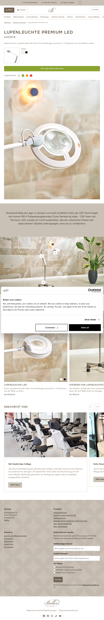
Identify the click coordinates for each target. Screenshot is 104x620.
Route (6, 520)
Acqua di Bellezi (94, 17)
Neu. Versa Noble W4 (63, 524)
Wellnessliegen (18, 17)
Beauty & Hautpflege (65, 567)
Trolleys (70, 17)
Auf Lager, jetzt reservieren (52, 69)
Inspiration (8, 544)
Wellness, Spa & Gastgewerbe (69, 570)
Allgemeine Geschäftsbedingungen (42, 611)
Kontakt (95, 10)
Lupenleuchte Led (15, 385)
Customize (50, 327)
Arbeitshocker (80, 17)
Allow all (85, 327)
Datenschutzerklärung (91, 585)
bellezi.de (7, 23)
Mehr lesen (15, 485)
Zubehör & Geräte (58, 17)
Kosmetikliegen (32, 17)
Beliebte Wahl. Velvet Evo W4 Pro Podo (70, 521)
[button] (52, 2)
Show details (90, 319)
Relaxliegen (44, 17)
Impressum (8, 547)
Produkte (7, 17)
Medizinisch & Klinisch (65, 572)
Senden (58, 579)
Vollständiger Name (63, 544)
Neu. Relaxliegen (60, 527)
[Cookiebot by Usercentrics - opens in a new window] (90, 290)
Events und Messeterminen (15, 536)
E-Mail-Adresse (61, 554)
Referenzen (8, 542)
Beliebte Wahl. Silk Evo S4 (65, 515)
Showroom (8, 539)
